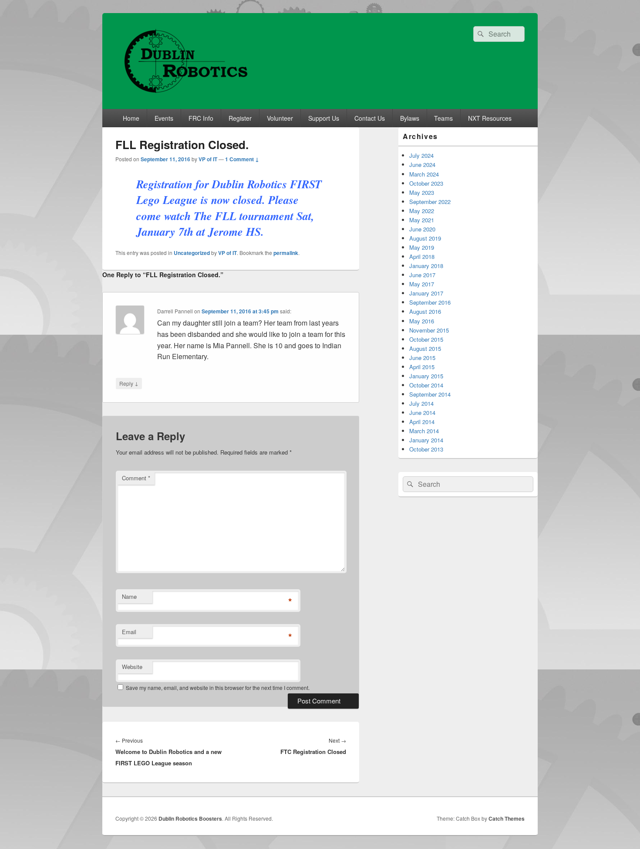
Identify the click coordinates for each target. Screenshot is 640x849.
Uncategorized (192, 253)
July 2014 (421, 403)
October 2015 (426, 339)
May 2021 (421, 220)
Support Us (323, 118)
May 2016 (421, 321)
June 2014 (422, 412)
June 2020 (422, 229)
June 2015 (422, 357)
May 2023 (421, 192)
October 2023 (426, 183)
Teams (443, 118)
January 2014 (426, 440)
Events (164, 118)
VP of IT (208, 159)
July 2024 (421, 155)
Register (240, 118)
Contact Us (369, 118)
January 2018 (426, 265)
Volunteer (280, 118)
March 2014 (424, 431)
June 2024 (422, 164)
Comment (136, 478)
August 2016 (425, 311)
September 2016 (430, 302)
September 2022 (430, 201)
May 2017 (421, 284)
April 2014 (422, 422)
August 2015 (425, 348)
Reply (128, 383)
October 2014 (426, 385)
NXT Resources (490, 118)
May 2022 (421, 211)
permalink (285, 253)
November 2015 (429, 330)
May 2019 (421, 247)
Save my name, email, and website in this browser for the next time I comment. (218, 687)
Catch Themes (506, 818)
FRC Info (201, 118)
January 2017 (426, 293)
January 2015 (426, 376)
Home (131, 118)
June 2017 (422, 275)
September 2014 (430, 394)
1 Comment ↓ (242, 159)
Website (132, 666)
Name (129, 596)
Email (129, 632)
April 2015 (422, 367)
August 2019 (425, 238)
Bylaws (409, 118)
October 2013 (426, 449)
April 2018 (422, 256)
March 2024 (424, 174)
